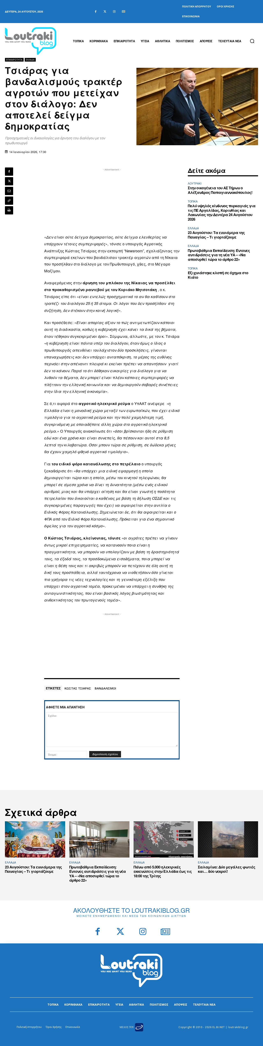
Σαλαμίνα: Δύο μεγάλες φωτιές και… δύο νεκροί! (226, 869)
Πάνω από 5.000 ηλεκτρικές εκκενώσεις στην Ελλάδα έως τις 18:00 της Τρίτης (163, 871)
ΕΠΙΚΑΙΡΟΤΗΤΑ (14, 59)
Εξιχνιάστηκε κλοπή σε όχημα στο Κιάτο (218, 275)
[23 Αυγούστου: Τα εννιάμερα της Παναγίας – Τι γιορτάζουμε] (35, 839)
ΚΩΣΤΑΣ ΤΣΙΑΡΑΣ (78, 688)
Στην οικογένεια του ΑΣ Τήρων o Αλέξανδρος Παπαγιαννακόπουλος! (220, 190)
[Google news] (123, 11)
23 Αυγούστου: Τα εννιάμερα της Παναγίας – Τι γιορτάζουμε (216, 235)
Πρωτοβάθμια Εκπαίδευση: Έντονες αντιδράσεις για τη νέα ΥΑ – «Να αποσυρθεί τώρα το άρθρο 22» (219, 255)
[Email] (9, 191)
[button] (252, 41)
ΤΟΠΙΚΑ (193, 201)
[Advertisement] (112, 200)
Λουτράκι (195, 183)
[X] (9, 181)
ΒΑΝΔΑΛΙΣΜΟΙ (105, 688)
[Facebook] (95, 11)
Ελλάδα (30, 59)
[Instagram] (114, 11)
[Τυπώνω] (9, 210)
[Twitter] (104, 11)
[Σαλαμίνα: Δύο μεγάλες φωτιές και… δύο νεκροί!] (228, 839)
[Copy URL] (9, 201)
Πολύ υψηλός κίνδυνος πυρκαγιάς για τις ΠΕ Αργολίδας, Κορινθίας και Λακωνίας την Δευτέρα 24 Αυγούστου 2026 (221, 212)
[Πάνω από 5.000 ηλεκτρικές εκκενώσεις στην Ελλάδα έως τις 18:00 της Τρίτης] (164, 839)
